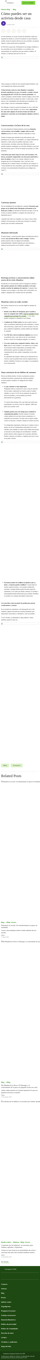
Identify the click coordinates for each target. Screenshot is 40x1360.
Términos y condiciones (9, 1342)
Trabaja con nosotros (8, 1315)
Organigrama (6, 1306)
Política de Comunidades (9, 1329)
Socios (14, 922)
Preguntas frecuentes (8, 1311)
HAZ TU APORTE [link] (28, 3)
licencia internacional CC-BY (19, 1357)
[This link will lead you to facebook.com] (2, 1276)
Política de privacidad (8, 1324)
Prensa (3, 1297)
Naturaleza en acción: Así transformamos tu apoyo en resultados (19, 926)
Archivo (4, 1337)
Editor (3, 935)
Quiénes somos (6, 1302)
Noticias (4, 1289)
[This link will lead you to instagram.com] (13, 1276)
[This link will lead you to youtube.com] (10, 1276)
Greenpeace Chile (10, 1269)
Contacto (4, 1284)
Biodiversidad (6, 1242)
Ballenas (16, 1242)
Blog (14, 9)
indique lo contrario (15, 1356)
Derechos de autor (7, 1333)
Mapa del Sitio (6, 1346)
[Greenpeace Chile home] (13, 3)
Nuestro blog (5, 9)
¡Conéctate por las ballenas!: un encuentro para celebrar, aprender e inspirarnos (17, 1246)
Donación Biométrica (8, 1320)
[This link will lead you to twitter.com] (6, 1276)
